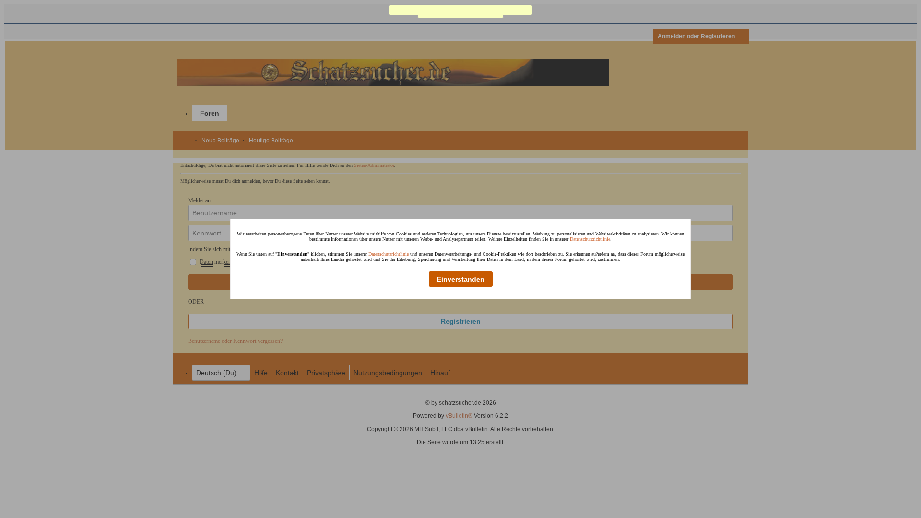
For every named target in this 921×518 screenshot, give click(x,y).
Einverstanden (460, 279)
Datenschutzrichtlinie (590, 239)
